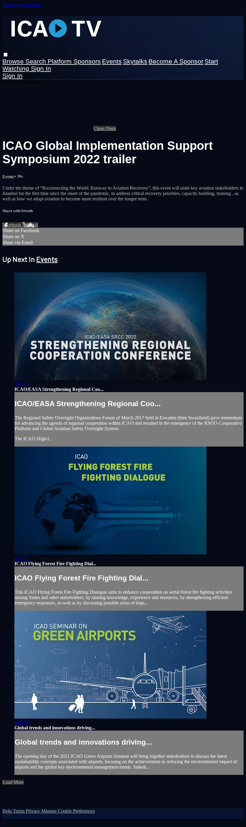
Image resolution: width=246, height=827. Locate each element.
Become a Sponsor (175, 61)
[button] (6, 55)
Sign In (12, 75)
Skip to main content (21, 4)
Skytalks (135, 61)
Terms (19, 811)
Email (32, 224)
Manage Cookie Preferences (68, 811)
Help (7, 811)
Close (100, 128)
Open (111, 128)
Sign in (41, 68)
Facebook (12, 224)
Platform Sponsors (74, 61)
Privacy (33, 811)
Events (112, 61)
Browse (14, 61)
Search (37, 61)
